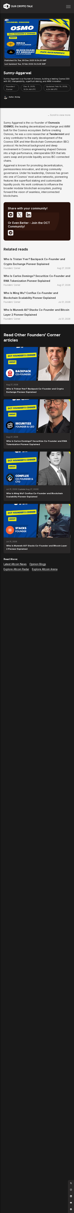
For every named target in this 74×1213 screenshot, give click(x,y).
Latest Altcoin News (15, 564)
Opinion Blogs (37, 564)
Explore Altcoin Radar (16, 569)
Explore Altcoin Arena (44, 569)
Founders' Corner (10, 87)
